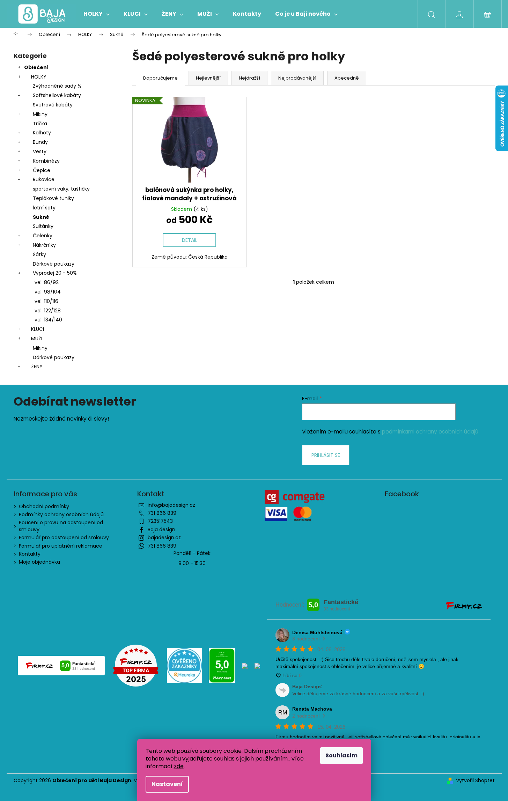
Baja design (161, 529)
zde (179, 766)
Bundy (40, 142)
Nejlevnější (208, 78)
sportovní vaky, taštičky (61, 188)
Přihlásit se (325, 455)
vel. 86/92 (47, 282)
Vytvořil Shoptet (475, 780)
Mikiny (40, 114)
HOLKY (38, 76)
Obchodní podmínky (44, 506)
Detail (189, 240)
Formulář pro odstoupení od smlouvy (64, 537)
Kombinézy (46, 160)
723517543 (160, 521)
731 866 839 (162, 513)
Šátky (39, 254)
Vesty (39, 151)
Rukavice (43, 179)
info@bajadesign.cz (171, 505)
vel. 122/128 (48, 310)
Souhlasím (341, 755)
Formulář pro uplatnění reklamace (60, 545)
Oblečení (36, 67)
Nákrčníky (44, 245)
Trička (40, 123)
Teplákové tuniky (53, 198)
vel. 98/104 (48, 291)
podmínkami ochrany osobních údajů (430, 431)
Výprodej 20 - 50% (55, 272)
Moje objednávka (39, 561)
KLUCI (37, 329)
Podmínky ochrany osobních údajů (61, 514)
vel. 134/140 (48, 319)
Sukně (41, 217)
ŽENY (37, 366)
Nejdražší (249, 78)
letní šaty (44, 207)
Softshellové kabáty (57, 95)
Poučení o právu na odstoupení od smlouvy (61, 526)
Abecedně (346, 78)
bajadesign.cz (164, 537)
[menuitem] (96, 14)
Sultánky (43, 226)
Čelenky (42, 235)
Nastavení (167, 784)
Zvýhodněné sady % (57, 85)
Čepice (41, 170)
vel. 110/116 (46, 301)
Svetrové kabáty (53, 104)
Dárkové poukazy (53, 263)
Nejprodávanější (297, 78)
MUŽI (36, 338)
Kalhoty (42, 132)
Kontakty (30, 553)
